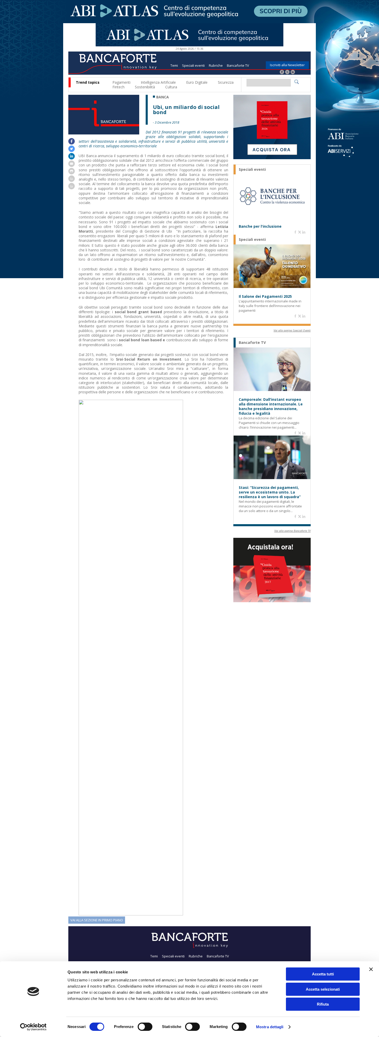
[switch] (145, 1027)
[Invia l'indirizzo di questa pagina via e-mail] (71, 165)
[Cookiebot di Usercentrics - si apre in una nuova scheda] (33, 1027)
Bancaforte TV (238, 65)
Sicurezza (226, 82)
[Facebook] (282, 72)
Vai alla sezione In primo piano (96, 920)
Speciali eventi (193, 65)
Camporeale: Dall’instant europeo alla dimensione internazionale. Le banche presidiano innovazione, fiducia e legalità (271, 406)
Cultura (171, 86)
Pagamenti (121, 82)
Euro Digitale (197, 82)
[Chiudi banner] (371, 969)
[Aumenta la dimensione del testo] (71, 180)
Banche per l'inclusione (260, 226)
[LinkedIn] (293, 72)
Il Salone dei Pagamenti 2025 (265, 296)
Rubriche (216, 65)
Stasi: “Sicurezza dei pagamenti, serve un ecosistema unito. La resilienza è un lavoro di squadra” (270, 492)
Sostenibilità (145, 86)
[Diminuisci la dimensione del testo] (71, 187)
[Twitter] (287, 72)
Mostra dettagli (270, 1027)
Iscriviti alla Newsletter (287, 65)
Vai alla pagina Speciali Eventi (292, 330)
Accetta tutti (323, 974)
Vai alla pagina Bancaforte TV (292, 531)
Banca (162, 97)
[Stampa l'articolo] (71, 173)
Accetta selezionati (323, 989)
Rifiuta (323, 1004)
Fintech (118, 86)
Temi (174, 65)
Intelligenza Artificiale (158, 82)
